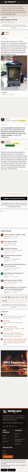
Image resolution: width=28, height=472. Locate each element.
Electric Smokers (15, 259)
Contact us (5, 441)
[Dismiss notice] (25, 6)
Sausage (16, 236)
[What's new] (22, 2)
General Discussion (8, 330)
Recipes (17, 433)
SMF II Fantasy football (10, 327)
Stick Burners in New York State (13, 280)
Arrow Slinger (7, 243)
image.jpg (4, 92)
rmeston (6, 275)
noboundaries (7, 291)
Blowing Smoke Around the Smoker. (12, 318)
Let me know (15, 12)
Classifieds (17, 444)
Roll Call (14, 243)
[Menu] (2, 2)
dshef (3, 22)
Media (16, 436)
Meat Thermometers (17, 250)
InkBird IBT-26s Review (10, 248)
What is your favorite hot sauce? (12, 333)
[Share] (25, 38)
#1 (26, 38)
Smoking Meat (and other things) (20, 440)
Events (5, 344)
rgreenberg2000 (8, 236)
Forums (4, 438)
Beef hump (6, 320)
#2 (26, 124)
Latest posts (4, 311)
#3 (26, 148)
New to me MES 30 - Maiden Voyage (14, 234)
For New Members (17, 291)
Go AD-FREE (8, 456)
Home (4, 435)
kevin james (7, 259)
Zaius (5, 282)
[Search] (26, 2)
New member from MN (10, 241)
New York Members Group (14, 282)
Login (4, 451)
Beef (4, 324)
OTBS (5, 314)
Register (5, 453)
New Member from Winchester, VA (14, 273)
